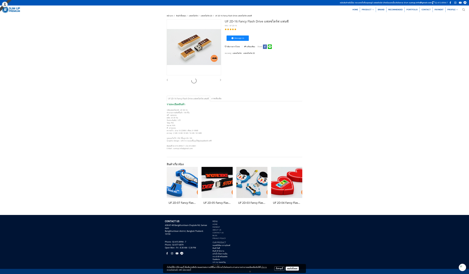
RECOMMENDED (395, 9)
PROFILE (451, 9)
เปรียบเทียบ (250, 46)
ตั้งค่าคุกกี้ (279, 268)
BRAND (381, 9)
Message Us (239, 38)
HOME (355, 9)
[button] (463, 9)
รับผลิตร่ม (216, 259)
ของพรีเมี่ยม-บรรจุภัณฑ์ (221, 245)
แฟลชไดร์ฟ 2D (249, 53)
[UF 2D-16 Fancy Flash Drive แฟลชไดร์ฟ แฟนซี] (194, 47)
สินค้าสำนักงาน (218, 251)
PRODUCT (367, 9)
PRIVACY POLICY (219, 238)
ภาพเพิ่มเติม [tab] (216, 98)
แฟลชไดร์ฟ (237, 53)
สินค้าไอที (216, 248)
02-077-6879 (177, 244)
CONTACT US (218, 233)
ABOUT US (217, 230)
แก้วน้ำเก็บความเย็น (220, 254)
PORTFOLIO (412, 9)
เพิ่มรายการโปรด (233, 46)
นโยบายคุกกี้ (186, 270)
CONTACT (426, 9)
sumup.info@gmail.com (420, 2)
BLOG (215, 235)
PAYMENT (439, 9)
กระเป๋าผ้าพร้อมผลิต (220, 256)
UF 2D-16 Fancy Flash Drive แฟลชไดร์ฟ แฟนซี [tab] (188, 98)
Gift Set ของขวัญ (219, 262)
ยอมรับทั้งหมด (292, 268)
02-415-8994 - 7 (179, 241)
